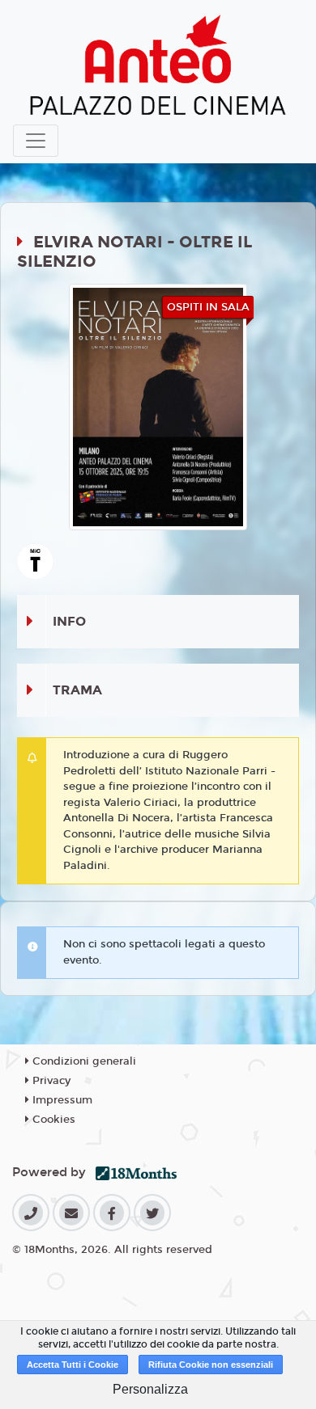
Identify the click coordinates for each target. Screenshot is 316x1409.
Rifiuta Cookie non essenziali (210, 1364)
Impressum (60, 1100)
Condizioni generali (82, 1061)
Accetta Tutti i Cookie (72, 1364)
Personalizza (150, 1389)
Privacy (49, 1080)
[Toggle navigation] (35, 140)
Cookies (52, 1119)
